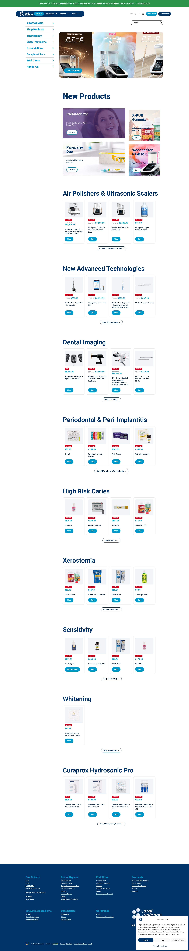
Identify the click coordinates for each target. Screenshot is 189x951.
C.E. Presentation (165, 13)
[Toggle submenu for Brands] (68, 14)
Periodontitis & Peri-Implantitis (140, 880)
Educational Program (66, 883)
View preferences (178, 940)
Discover (72, 132)
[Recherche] (135, 14)
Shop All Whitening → (111, 750)
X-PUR (98, 914)
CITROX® (28, 914)
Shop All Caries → (111, 540)
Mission (63, 896)
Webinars (63, 891)
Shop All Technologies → (111, 322)
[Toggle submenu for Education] (56, 14)
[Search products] (161, 23)
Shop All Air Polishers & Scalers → (111, 249)
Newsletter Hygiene (66, 894)
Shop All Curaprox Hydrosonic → (111, 824)
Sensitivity (134, 888)
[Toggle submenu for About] (79, 14)
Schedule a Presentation (68, 888)
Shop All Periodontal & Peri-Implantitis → (111, 471)
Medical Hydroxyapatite (32, 917)
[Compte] (139, 14)
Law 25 (90, 944)
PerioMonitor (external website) (105, 917)
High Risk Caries (136, 883)
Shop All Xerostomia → (111, 610)
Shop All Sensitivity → (111, 679)
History (28, 883)
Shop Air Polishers (73, 70)
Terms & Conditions (160, 946)
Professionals (65, 914)
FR (131, 14)
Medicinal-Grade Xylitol (32, 919)
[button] (185, 920)
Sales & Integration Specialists (69, 899)
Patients (63, 917)
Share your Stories (66, 919)
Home (27, 880)
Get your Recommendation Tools (70, 886)
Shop (136, 138)
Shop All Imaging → (111, 400)
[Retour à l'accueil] (26, 13)
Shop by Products (66, 880)
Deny (162, 940)
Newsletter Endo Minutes (103, 888)
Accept (146, 940)
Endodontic (135, 891)
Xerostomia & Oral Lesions (139, 886)
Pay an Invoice (151, 13)
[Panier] (143, 14)
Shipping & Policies (66, 944)
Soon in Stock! (72, 669)
